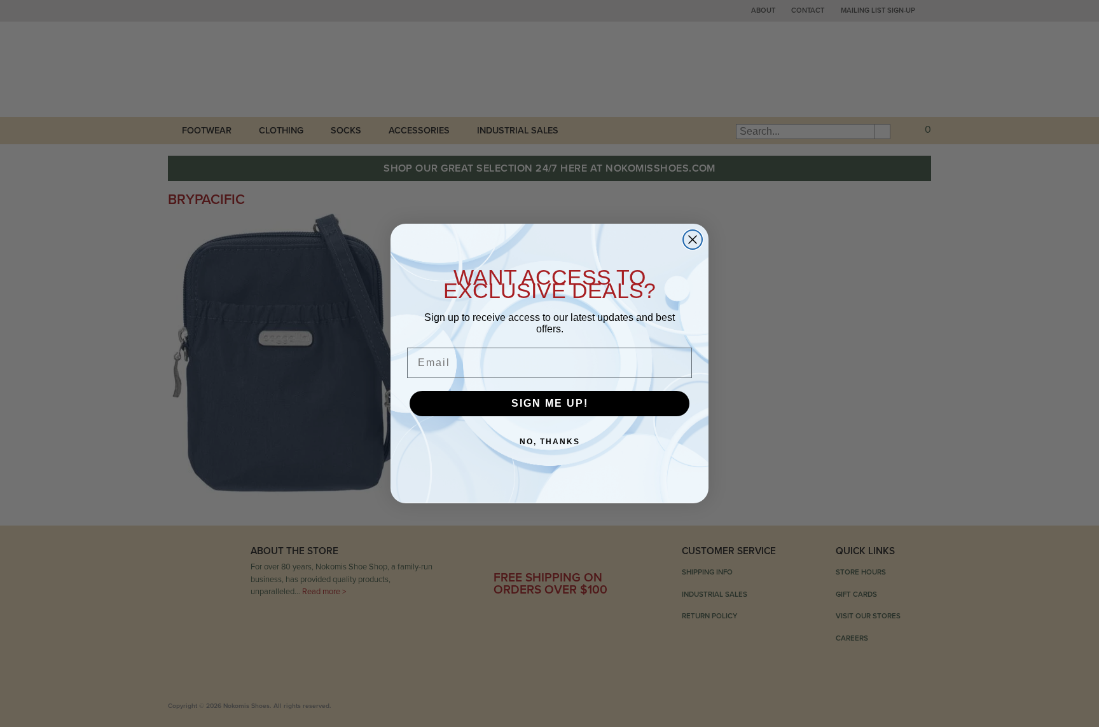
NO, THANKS (550, 441)
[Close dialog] (692, 239)
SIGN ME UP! (549, 403)
